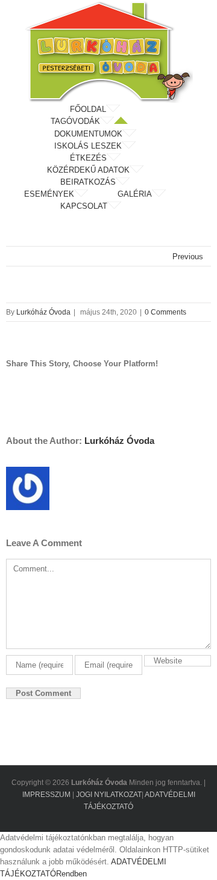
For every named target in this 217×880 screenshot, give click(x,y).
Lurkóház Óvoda (43, 312)
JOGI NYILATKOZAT (109, 794)
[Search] (154, 206)
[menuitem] (108, 109)
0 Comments (165, 312)
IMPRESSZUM (46, 794)
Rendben (71, 873)
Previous (187, 256)
